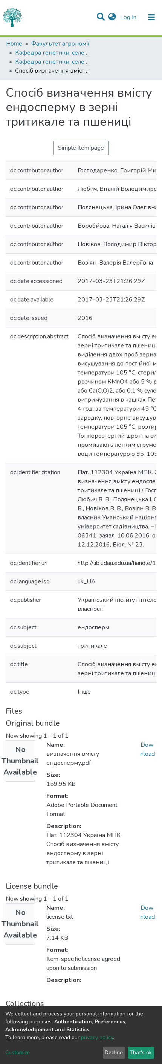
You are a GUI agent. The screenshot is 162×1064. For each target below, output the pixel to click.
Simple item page (81, 148)
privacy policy (97, 1037)
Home (14, 44)
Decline (114, 1052)
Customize (17, 1052)
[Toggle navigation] (151, 17)
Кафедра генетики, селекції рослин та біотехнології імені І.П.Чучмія (52, 53)
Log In (129, 17)
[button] (112, 17)
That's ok (141, 1052)
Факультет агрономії (60, 44)
